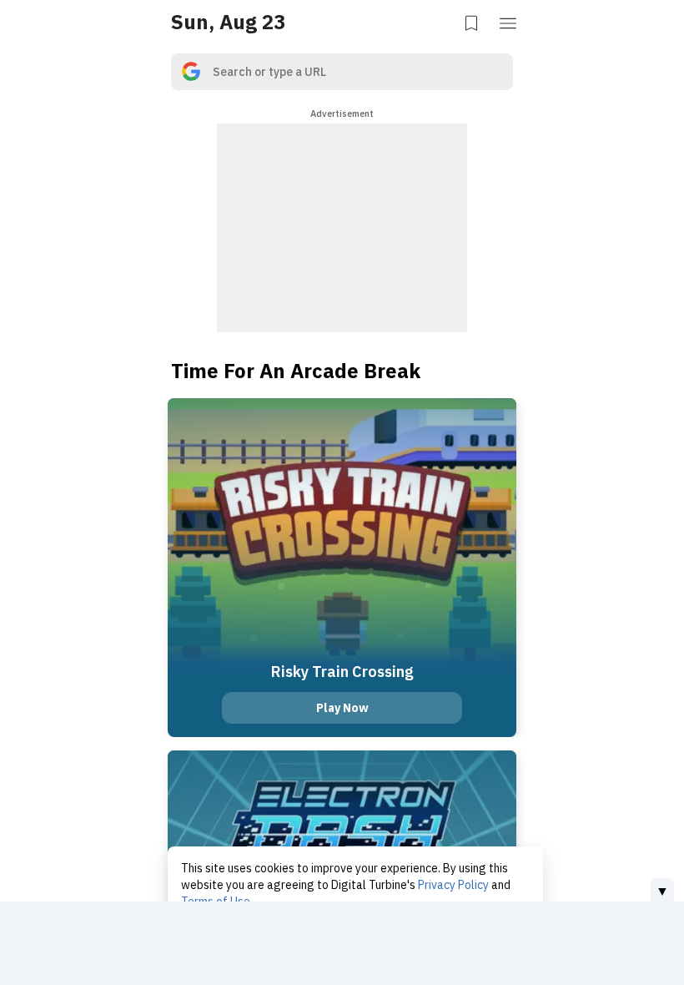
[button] (510, 21)
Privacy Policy (453, 884)
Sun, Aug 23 (228, 21)
